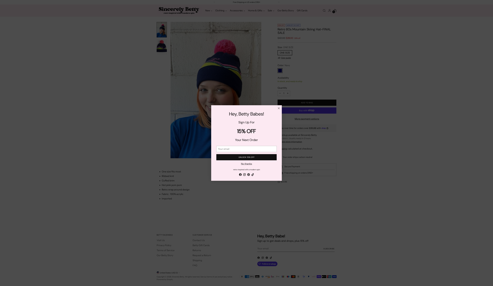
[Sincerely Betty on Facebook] (240, 175)
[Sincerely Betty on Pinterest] (248, 175)
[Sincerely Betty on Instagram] (244, 175)
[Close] (279, 108)
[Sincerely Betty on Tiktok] (252, 175)
